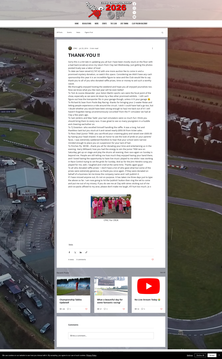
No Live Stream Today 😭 (147, 299)
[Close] (219, 355)
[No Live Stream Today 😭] (148, 286)
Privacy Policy (91, 355)
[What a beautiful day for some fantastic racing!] (111, 286)
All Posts (59, 32)
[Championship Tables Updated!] (73, 286)
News (78, 32)
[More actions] (152, 48)
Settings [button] (190, 355)
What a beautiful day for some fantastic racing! (110, 301)
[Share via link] (86, 252)
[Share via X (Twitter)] (75, 252)
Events (69, 32)
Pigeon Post (89, 32)
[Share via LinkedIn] (81, 252)
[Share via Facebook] (69, 252)
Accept (212, 355)
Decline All (200, 355)
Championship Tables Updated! (71, 301)
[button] (104, 23)
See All (162, 272)
